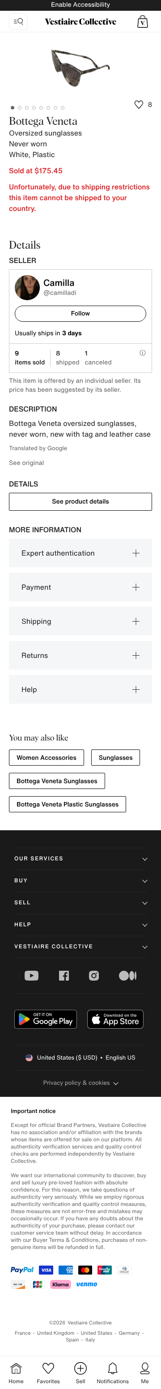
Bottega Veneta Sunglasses (57, 781)
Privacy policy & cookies (76, 1082)
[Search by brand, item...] (18, 21)
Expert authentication (58, 553)
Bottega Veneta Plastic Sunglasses (68, 804)
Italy (90, 1339)
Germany (129, 1333)
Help (29, 689)
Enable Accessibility (80, 4)
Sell (22, 903)
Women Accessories (46, 757)
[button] (142, 21)
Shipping (36, 621)
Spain (72, 1339)
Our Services (39, 859)
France (23, 1333)
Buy (21, 881)
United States (97, 1333)
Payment (36, 587)
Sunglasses (116, 757)
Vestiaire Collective (53, 947)
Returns (34, 655)
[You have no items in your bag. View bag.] (142, 21)
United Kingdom (56, 1333)
